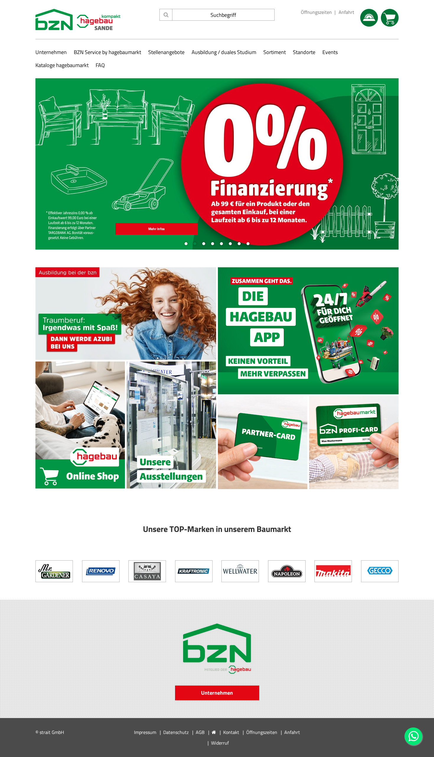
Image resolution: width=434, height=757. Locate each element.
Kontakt (231, 732)
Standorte (304, 52)
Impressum (145, 732)
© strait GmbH (49, 732)
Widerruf (220, 742)
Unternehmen (51, 52)
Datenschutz (176, 732)
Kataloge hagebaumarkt (62, 65)
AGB (200, 732)
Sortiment (274, 52)
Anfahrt (346, 12)
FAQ (100, 65)
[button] (41, 164)
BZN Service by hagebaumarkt (107, 52)
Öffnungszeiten (316, 12)
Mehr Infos (156, 229)
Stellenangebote (166, 52)
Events (330, 52)
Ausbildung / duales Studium (224, 52)
